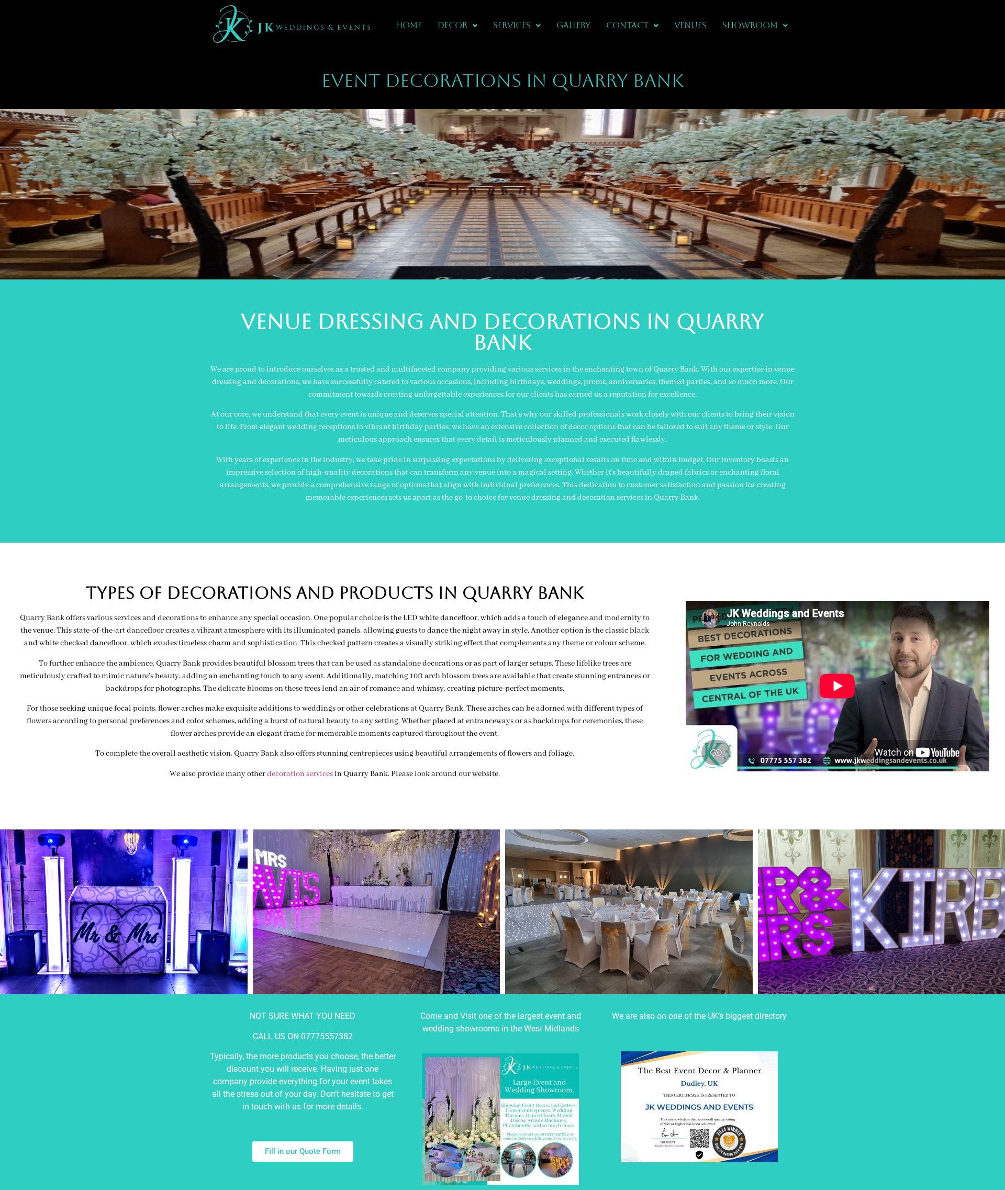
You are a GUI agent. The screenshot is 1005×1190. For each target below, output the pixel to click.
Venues (690, 25)
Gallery (573, 25)
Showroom (750, 25)
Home (409, 25)
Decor (452, 25)
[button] (457, 26)
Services (512, 25)
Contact (627, 25)
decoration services (300, 774)
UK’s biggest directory (747, 1016)
